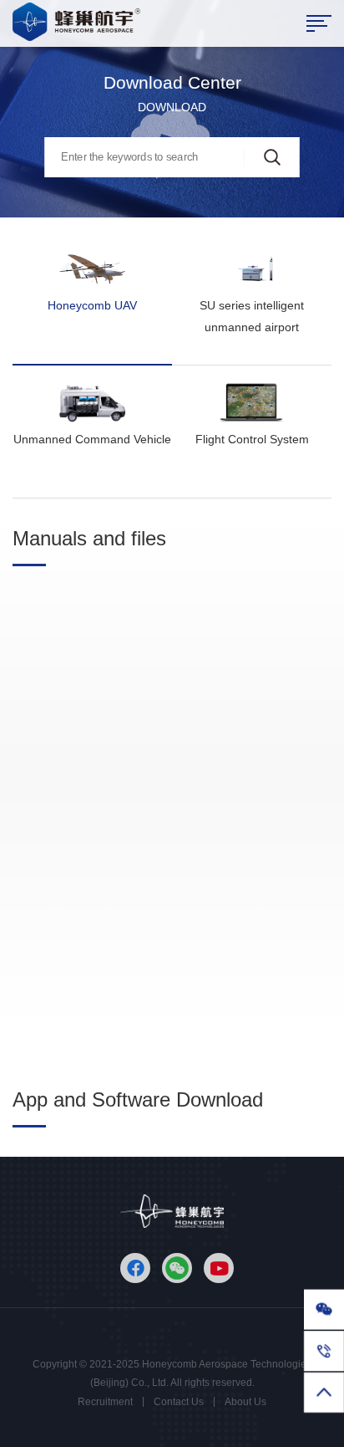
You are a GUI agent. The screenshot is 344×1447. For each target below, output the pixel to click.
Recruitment (105, 1402)
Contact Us (179, 1402)
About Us (245, 1402)
